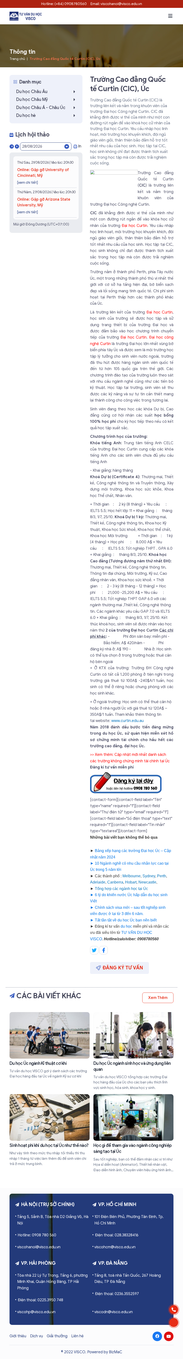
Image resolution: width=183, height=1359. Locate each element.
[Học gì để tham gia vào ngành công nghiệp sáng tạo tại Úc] (133, 1133)
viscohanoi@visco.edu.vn (39, 1247)
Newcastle (147, 882)
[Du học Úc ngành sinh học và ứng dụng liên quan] (133, 1051)
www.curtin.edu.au (127, 720)
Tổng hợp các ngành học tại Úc (121, 889)
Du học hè (26, 115)
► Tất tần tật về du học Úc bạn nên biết (123, 920)
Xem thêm (158, 997)
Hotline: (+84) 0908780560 (64, 4)
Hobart (131, 882)
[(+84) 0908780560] (173, 1309)
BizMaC (115, 1352)
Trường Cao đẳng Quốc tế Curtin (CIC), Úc (65, 59)
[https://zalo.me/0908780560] (173, 1322)
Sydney (148, 876)
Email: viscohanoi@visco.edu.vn (116, 4)
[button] (170, 16)
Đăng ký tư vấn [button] (123, 968)
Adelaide (97, 882)
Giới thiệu (18, 1336)
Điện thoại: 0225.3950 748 (40, 1300)
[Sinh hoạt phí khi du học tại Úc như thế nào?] (50, 1130)
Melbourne (131, 876)
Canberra (115, 882)
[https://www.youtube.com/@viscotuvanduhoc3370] (168, 1336)
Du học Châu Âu (31, 91)
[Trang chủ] (26, 16)
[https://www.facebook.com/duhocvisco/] (157, 1336)
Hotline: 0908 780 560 (37, 1235)
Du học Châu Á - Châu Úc (40, 107)
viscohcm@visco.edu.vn (115, 1247)
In (79, 146)
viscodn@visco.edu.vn (113, 1312)
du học (126, 926)
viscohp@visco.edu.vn (36, 1312)
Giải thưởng (57, 1336)
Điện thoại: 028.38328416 (116, 1235)
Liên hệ (77, 1336)
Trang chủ (17, 59)
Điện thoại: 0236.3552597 (117, 1293)
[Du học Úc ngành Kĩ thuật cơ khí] (50, 1045)
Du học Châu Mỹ (32, 99)
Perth (161, 876)
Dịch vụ (36, 1336)
